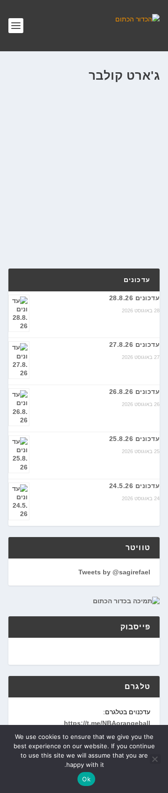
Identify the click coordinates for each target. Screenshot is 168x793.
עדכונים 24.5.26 (134, 486)
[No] (155, 759)
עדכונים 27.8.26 (134, 344)
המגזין (40, 160)
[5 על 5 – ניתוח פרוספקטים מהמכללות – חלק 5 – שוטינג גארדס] (84, 111)
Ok (86, 779)
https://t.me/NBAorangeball (107, 723)
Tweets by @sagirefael (114, 572)
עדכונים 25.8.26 (134, 438)
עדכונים (137, 279)
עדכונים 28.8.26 (134, 298)
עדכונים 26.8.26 (134, 391)
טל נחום (132, 160)
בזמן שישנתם (66, 160)
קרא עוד (38, 228)
